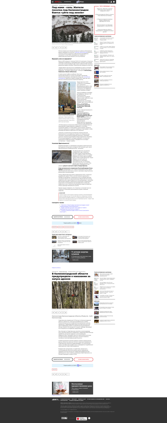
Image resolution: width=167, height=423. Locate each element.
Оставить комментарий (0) (83, 359)
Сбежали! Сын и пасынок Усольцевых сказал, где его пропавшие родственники (107, 287)
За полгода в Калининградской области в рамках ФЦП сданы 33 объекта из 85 (84, 241)
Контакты (108, 399)
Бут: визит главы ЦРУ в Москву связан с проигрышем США (105, 76)
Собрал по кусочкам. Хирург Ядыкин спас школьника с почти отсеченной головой (107, 47)
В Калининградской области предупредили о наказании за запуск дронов (105, 30)
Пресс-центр (74, 399)
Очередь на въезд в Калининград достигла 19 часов (106, 316)
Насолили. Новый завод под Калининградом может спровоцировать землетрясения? (74, 205)
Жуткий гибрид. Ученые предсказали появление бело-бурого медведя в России (107, 279)
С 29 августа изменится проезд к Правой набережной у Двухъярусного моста (105, 20)
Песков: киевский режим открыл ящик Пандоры (106, 72)
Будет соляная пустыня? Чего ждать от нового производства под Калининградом (73, 208)
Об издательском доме (65, 399)
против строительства (81, 52)
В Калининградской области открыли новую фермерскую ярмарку (105, 15)
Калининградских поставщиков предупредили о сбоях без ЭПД (104, 25)
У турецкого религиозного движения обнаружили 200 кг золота (107, 321)
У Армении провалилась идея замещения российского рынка (105, 312)
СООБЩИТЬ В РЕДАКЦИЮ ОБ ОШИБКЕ (76, 400)
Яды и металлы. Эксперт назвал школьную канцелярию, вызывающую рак (106, 274)
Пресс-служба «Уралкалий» (67, 44)
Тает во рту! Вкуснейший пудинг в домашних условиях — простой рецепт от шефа (107, 292)
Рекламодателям (64, 400)
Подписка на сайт (82, 399)
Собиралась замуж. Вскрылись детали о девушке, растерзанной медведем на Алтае (106, 51)
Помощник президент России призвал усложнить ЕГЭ (105, 85)
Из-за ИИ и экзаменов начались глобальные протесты (105, 80)
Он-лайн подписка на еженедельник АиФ (95, 399)
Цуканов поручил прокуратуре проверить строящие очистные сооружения (64, 241)
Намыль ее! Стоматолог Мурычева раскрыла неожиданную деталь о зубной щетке (107, 60)
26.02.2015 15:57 (55, 5)
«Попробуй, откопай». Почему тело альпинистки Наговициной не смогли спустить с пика (107, 296)
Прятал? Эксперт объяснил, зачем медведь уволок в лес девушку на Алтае (107, 43)
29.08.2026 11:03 (55, 271)
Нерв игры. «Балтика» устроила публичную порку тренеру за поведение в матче (104, 10)
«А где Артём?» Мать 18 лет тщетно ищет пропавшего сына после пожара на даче (107, 38)
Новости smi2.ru (56, 267)
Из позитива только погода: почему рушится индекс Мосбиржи (106, 308)
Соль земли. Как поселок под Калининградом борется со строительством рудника (84, 237)
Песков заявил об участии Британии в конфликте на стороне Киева (106, 67)
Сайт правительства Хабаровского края (60, 309)
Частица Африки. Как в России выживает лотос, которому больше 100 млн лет (107, 283)
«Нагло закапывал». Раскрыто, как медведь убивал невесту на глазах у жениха (107, 56)
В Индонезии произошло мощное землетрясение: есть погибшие (106, 303)
